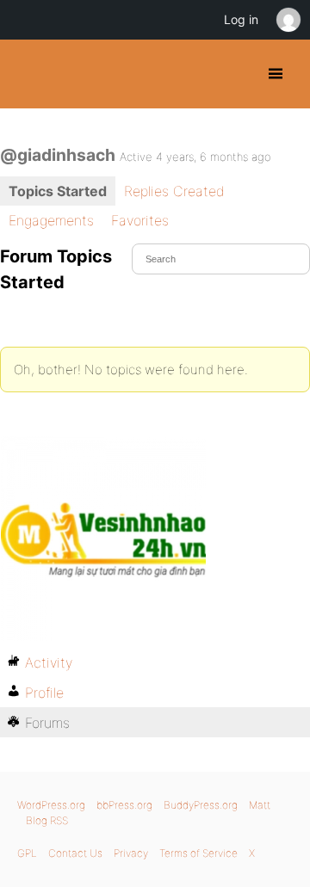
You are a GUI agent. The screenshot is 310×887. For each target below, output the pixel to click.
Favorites (140, 220)
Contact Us (75, 853)
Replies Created (174, 191)
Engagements (51, 220)
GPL (27, 853)
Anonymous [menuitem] (287, 20)
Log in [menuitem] (241, 19)
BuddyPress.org (28, 74)
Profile (44, 692)
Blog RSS (47, 820)
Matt (259, 804)
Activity (48, 662)
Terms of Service (198, 853)
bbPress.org (124, 804)
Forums (47, 722)
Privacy (131, 853)
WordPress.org (51, 804)
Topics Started (58, 191)
